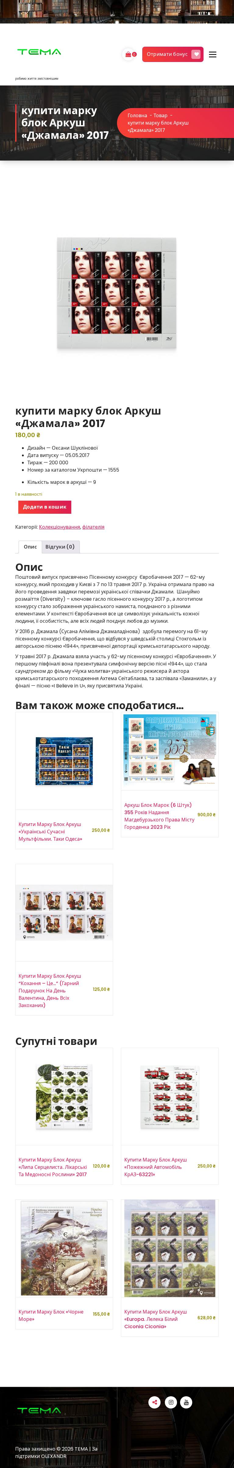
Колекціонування (59, 527)
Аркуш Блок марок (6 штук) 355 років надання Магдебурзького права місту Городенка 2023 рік (159, 816)
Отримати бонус (167, 54)
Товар (161, 115)
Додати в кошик (44, 506)
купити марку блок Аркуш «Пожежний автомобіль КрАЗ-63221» (155, 1167)
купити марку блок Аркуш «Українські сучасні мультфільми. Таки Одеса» (50, 832)
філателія (93, 527)
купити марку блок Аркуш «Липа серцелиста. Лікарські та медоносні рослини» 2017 (53, 1167)
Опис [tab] (30, 546)
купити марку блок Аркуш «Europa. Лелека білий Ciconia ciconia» (155, 1319)
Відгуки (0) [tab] (60, 546)
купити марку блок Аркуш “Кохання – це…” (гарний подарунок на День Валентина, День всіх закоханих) (50, 991)
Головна (137, 115)
